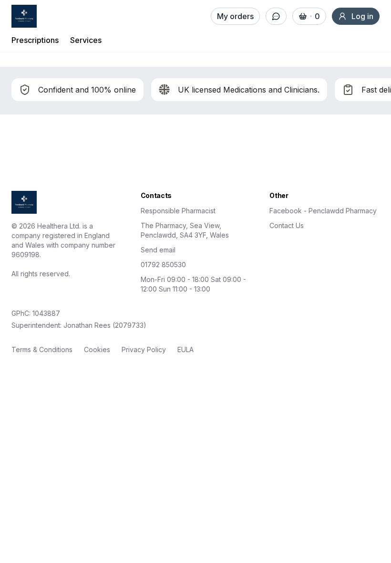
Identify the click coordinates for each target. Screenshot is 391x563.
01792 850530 (163, 265)
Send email (158, 250)
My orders (235, 16)
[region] (195, 90)
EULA (185, 349)
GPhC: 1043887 (35, 313)
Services (86, 40)
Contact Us (286, 225)
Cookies (97, 349)
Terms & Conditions (41, 349)
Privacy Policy (144, 349)
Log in (362, 16)
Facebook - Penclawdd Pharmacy (323, 211)
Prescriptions (35, 40)
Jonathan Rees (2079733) (104, 325)
